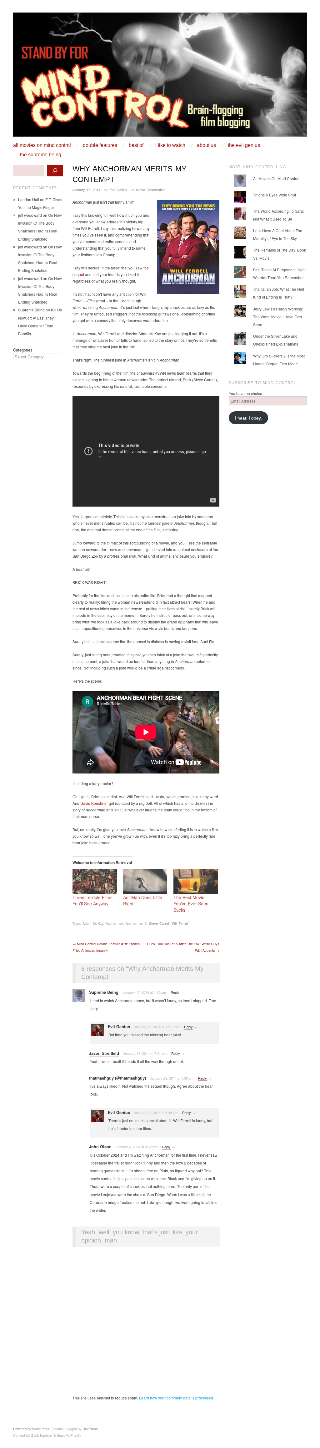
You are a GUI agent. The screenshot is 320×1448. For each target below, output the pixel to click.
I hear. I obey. (248, 418)
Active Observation (150, 189)
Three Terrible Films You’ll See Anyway (92, 900)
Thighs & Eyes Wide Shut (274, 194)
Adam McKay (92, 923)
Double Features (100, 145)
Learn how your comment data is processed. (176, 1397)
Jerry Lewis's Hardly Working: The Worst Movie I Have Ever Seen (278, 316)
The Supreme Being (40, 154)
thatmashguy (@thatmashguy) (117, 1078)
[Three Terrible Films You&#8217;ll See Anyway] (94, 881)
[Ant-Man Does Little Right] (145, 881)
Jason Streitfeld (104, 1053)
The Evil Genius (244, 145)
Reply (175, 992)
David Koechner (94, 803)
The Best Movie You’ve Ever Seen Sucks (190, 903)
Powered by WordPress (31, 1428)
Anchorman (114, 923)
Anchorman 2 (136, 923)
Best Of (136, 145)
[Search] (55, 170)
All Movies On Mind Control (42, 145)
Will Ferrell (180, 923)
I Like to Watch (170, 145)
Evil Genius (119, 189)
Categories (22, 350)
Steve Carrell (159, 923)
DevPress (90, 1428)
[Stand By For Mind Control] (160, 77)
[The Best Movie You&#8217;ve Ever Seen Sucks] (195, 881)
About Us (206, 145)
